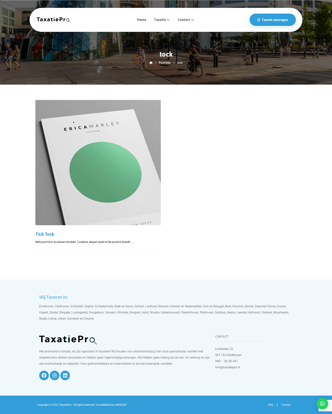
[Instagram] (54, 375)
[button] (322, 403)
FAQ (270, 404)
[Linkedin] (65, 375)
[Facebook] (44, 375)
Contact (286, 404)
